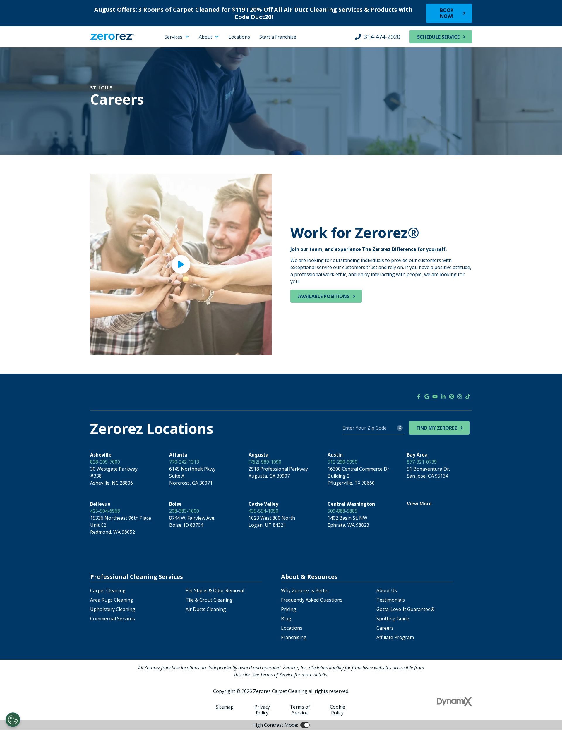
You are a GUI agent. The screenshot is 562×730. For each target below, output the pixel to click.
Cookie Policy (337, 710)
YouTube (435, 396)
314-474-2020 (382, 37)
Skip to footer (20, 42)
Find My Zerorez (437, 428)
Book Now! (446, 13)
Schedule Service (438, 37)
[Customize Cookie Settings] (13, 719)
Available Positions (323, 296)
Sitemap (225, 707)
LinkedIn (443, 396)
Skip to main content (28, 35)
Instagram (459, 396)
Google (427, 396)
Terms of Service (300, 710)
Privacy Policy (262, 710)
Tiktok (468, 396)
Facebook (418, 396)
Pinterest (451, 396)
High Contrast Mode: (28, 49)
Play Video (181, 264)
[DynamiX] (454, 701)
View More (419, 503)
